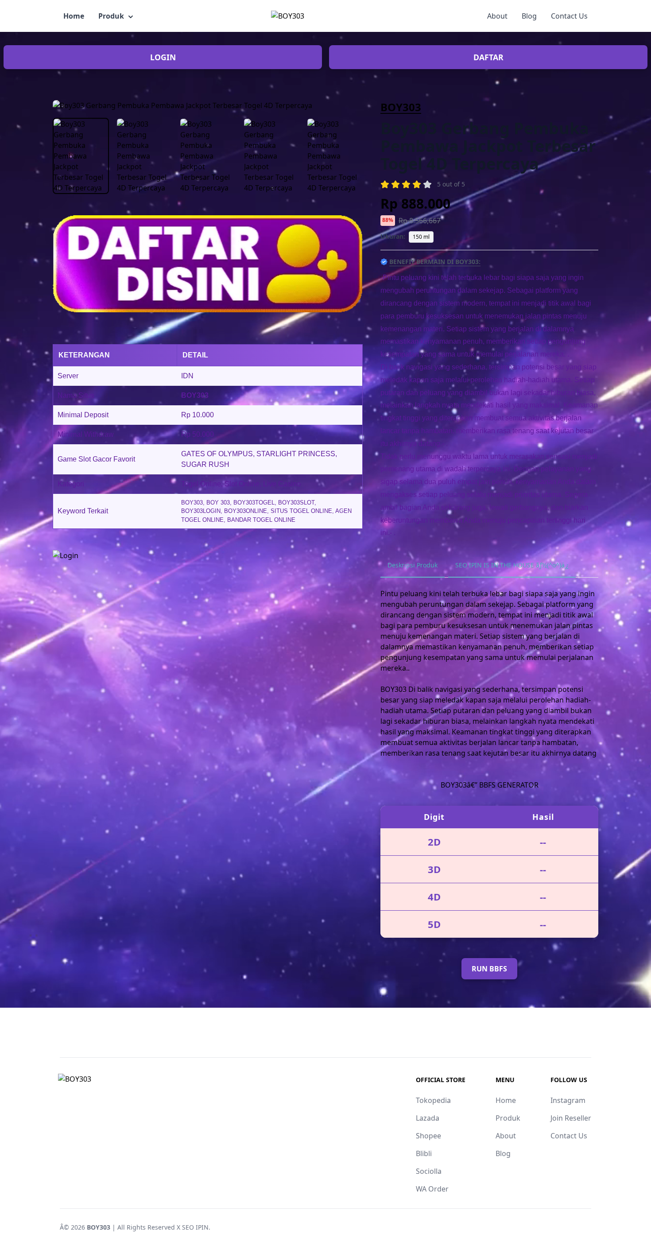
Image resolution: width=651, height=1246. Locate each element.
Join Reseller (570, 1118)
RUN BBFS (489, 969)
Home (73, 16)
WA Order (432, 1189)
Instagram (567, 1100)
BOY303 (400, 107)
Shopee (428, 1136)
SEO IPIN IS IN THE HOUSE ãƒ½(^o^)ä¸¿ (512, 565)
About (497, 16)
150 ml (421, 237)
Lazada (427, 1118)
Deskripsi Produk (413, 565)
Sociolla (429, 1171)
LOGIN (163, 57)
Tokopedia (433, 1100)
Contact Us (569, 16)
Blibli (424, 1153)
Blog (529, 16)
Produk (111, 16)
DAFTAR (488, 57)
